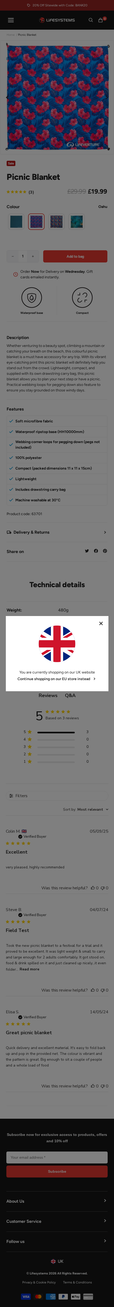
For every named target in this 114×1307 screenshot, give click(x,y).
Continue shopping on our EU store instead (53, 679)
